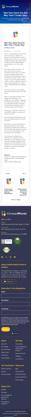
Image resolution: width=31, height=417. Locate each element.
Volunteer (4, 392)
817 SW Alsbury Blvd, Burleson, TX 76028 (14, 234)
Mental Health (17, 51)
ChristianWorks (8, 411)
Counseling (19, 344)
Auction (3, 371)
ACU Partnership (21, 374)
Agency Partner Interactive (8, 413)
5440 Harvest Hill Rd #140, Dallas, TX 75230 (15, 224)
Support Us (10, 281)
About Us (4, 344)
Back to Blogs (16, 199)
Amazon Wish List (21, 377)
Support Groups (20, 353)
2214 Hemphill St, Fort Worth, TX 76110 (13, 229)
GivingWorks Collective (5, 403)
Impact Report (5, 358)
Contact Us (4, 355)
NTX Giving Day (6, 368)
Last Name (4, 308)
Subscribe (6, 329)
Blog (17, 368)
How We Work (5, 349)
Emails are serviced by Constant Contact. (9, 324)
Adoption (18, 356)
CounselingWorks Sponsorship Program (21, 348)
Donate (3, 389)
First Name (4, 300)
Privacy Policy (19, 380)
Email (3, 291)
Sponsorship (5, 352)
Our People (4, 347)
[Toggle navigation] (28, 7)
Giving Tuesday (5, 374)
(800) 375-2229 (6, 219)
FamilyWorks (19, 359)
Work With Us (20, 371)
